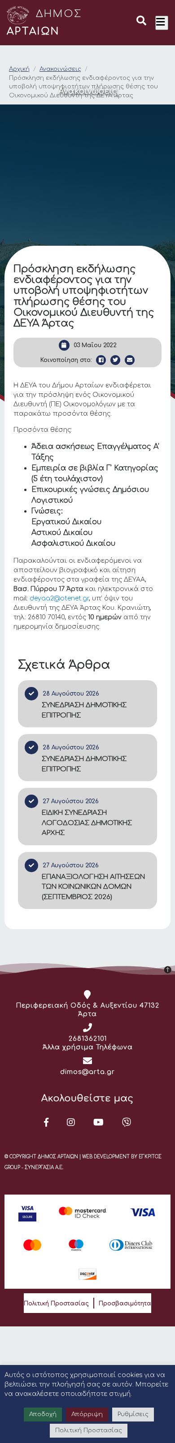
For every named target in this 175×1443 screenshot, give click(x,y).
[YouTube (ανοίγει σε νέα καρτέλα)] (98, 1122)
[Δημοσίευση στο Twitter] (115, 360)
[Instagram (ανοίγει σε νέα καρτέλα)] (71, 1122)
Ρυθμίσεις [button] (133, 1414)
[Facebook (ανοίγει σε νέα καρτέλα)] (46, 1122)
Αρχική (19, 69)
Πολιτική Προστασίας (56, 1303)
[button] (141, 22)
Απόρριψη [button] (87, 1414)
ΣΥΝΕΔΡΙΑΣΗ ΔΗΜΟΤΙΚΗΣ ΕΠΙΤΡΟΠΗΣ (84, 710)
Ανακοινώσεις (60, 69)
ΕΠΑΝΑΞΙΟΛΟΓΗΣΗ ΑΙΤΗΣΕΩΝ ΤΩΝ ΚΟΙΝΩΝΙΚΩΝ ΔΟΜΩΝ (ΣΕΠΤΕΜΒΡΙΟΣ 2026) (93, 887)
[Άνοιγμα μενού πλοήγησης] (161, 23)
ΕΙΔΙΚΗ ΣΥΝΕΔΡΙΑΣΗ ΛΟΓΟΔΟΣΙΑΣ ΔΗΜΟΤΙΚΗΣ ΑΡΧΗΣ (87, 823)
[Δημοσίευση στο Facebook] (101, 360)
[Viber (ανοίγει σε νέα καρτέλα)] (127, 1122)
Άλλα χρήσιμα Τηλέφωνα (88, 1047)
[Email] (130, 360)
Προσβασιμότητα (125, 1303)
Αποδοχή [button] (43, 1414)
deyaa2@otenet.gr (59, 598)
